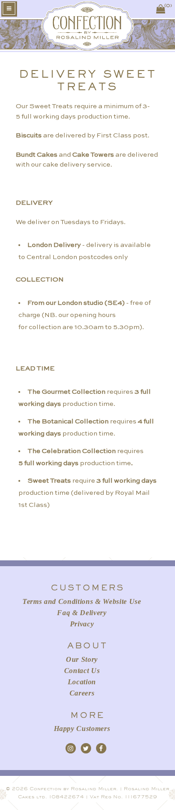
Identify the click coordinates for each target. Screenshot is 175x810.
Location (82, 682)
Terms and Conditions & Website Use (81, 601)
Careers (82, 693)
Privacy (82, 624)
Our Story (82, 659)
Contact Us (82, 670)
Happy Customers (82, 728)
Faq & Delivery (81, 612)
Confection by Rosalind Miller (73, 789)
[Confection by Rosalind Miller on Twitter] (86, 748)
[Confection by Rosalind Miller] (87, 47)
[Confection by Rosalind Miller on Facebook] (101, 748)
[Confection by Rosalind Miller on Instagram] (71, 748)
